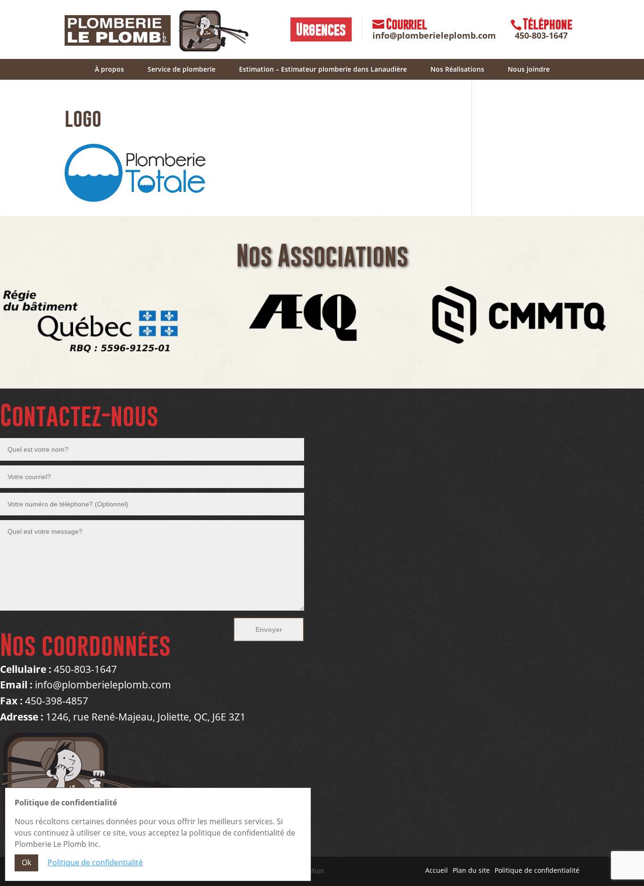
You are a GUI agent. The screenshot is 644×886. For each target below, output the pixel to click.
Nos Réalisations (457, 69)
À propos (109, 69)
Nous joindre (529, 69)
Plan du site (471, 870)
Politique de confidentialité (537, 870)
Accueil (436, 870)
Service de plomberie (181, 69)
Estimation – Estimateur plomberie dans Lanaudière (323, 69)
